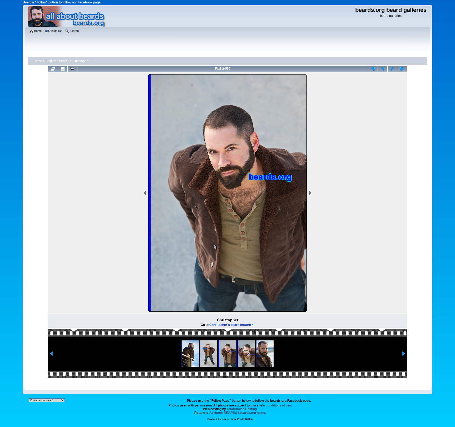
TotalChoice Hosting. (242, 409)
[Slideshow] (72, 69)
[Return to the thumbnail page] (53, 69)
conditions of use (278, 405)
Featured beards (57, 61)
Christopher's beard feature (230, 325)
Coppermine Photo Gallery (238, 419)
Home (37, 61)
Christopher (81, 61)
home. (237, 413)
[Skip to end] (402, 69)
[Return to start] (373, 69)
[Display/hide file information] (62, 69)
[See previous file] (382, 69)
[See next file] (392, 69)
